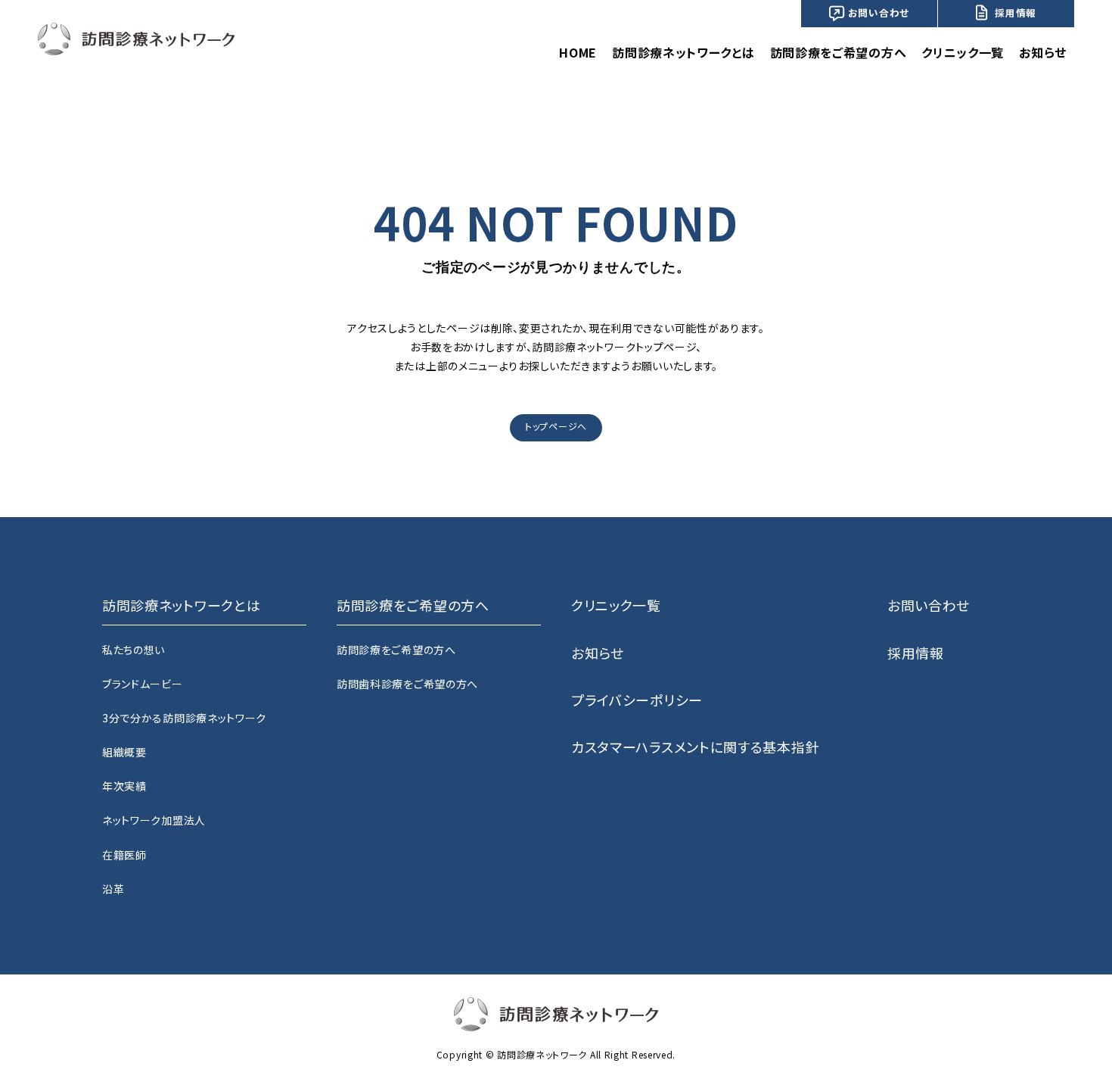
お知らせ (1043, 52)
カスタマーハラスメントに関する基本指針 (695, 746)
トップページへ (556, 425)
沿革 (113, 888)
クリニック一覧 (962, 52)
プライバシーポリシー (637, 699)
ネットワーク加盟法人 (154, 820)
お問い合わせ (878, 12)
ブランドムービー (142, 683)
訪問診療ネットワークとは (683, 52)
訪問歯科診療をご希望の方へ (407, 683)
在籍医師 (124, 854)
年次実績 (124, 785)
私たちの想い (133, 649)
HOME (578, 52)
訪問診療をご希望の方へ (396, 649)
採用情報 (1015, 12)
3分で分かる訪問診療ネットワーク (184, 717)
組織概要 (124, 751)
